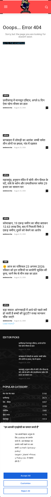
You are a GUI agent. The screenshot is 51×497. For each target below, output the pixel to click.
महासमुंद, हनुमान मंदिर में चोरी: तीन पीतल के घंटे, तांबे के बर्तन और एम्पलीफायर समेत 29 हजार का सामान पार (25, 183)
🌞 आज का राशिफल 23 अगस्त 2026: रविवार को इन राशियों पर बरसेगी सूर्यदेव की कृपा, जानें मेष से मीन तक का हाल (25, 270)
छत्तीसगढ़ (6, 96)
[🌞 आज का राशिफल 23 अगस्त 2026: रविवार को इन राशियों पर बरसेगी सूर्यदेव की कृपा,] (25, 251)
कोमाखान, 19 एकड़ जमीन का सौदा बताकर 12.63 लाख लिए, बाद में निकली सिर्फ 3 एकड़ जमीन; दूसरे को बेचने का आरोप (25, 227)
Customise (25, 483)
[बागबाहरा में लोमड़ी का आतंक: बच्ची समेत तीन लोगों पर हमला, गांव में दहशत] (25, 125)
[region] (25, 459)
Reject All (25, 491)
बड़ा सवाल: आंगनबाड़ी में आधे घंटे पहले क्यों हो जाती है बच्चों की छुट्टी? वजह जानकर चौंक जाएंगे (25, 313)
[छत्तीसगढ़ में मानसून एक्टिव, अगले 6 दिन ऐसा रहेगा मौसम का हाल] (25, 85)
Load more (8, 323)
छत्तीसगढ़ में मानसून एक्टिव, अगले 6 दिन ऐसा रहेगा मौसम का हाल (23, 102)
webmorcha (7, 108)
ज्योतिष (5, 262)
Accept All (25, 475)
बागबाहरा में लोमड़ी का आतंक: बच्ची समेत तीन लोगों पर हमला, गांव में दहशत (24, 141)
